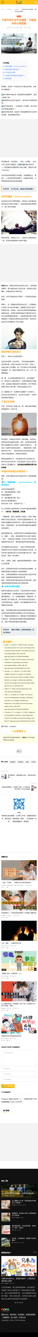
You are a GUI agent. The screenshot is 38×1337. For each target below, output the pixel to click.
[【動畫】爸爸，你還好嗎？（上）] (19, 961)
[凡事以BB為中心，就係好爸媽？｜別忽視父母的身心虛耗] (19, 1266)
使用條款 (21, 1314)
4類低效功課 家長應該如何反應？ (11, 1036)
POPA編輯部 (6, 976)
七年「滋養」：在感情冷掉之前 (11, 943)
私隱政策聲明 (30, 1314)
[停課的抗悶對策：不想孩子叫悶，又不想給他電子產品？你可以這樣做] (34, 788)
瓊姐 (7, 1195)
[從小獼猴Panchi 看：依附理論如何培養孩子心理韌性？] (5, 1204)
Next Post (34, 783)
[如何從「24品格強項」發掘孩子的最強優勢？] (5, 1242)
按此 (24, 737)
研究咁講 (16, 9)
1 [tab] (15, 1302)
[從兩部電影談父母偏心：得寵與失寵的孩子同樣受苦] (19, 1190)
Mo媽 (14, 1230)
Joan (10, 27)
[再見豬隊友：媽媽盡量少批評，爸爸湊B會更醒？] (4, 776)
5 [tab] (22, 1302)
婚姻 (27, 762)
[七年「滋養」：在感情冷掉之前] (19, 931)
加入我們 (14, 1317)
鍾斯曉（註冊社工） (7, 915)
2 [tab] (17, 1302)
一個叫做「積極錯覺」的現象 (15, 511)
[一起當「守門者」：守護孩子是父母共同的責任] (19, 870)
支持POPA (22, 1317)
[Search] (36, 2)
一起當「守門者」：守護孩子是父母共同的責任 (16, 882)
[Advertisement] (19, 138)
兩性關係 (13, 762)
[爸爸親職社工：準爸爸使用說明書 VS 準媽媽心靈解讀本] (19, 900)
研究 (3, 286)
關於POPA (4, 1314)
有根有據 (9, 9)
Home (2, 9)
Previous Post (5, 771)
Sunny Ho (16, 1242)
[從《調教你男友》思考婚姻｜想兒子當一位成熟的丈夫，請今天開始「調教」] (19, 991)
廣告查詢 (13, 1314)
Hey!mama (6, 945)
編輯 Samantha (7, 1008)
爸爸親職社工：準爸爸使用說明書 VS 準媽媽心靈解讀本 (18, 913)
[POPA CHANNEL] (19, 2)
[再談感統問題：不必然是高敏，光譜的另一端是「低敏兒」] (5, 1229)
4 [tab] (20, 1302)
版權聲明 (6, 1317)
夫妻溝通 (20, 762)
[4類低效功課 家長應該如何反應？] (19, 1023)
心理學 (33, 762)
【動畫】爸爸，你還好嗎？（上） (12, 973)
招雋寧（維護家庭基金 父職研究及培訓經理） (13, 885)
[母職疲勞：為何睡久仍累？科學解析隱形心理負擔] (5, 1217)
